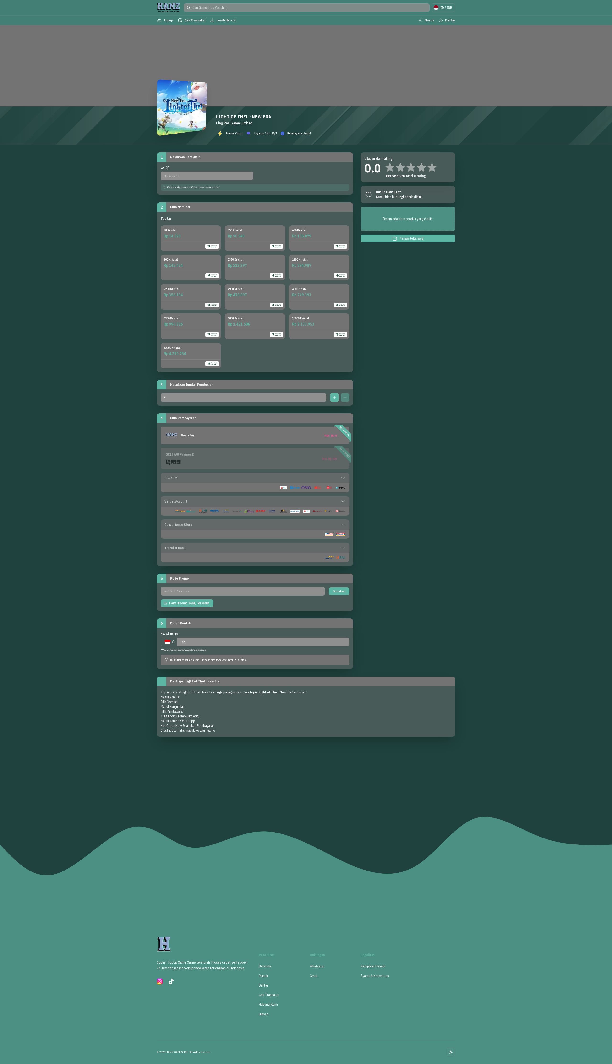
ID (162, 167)
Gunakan (339, 591)
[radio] (191, 238)
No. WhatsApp (170, 633)
